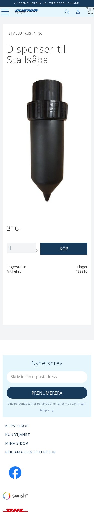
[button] (5, 12)
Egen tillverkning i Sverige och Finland (49, 3)
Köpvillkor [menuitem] (17, 425)
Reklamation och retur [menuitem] (30, 451)
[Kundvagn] (89, 11)
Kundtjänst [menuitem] (17, 434)
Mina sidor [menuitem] (78, 10)
